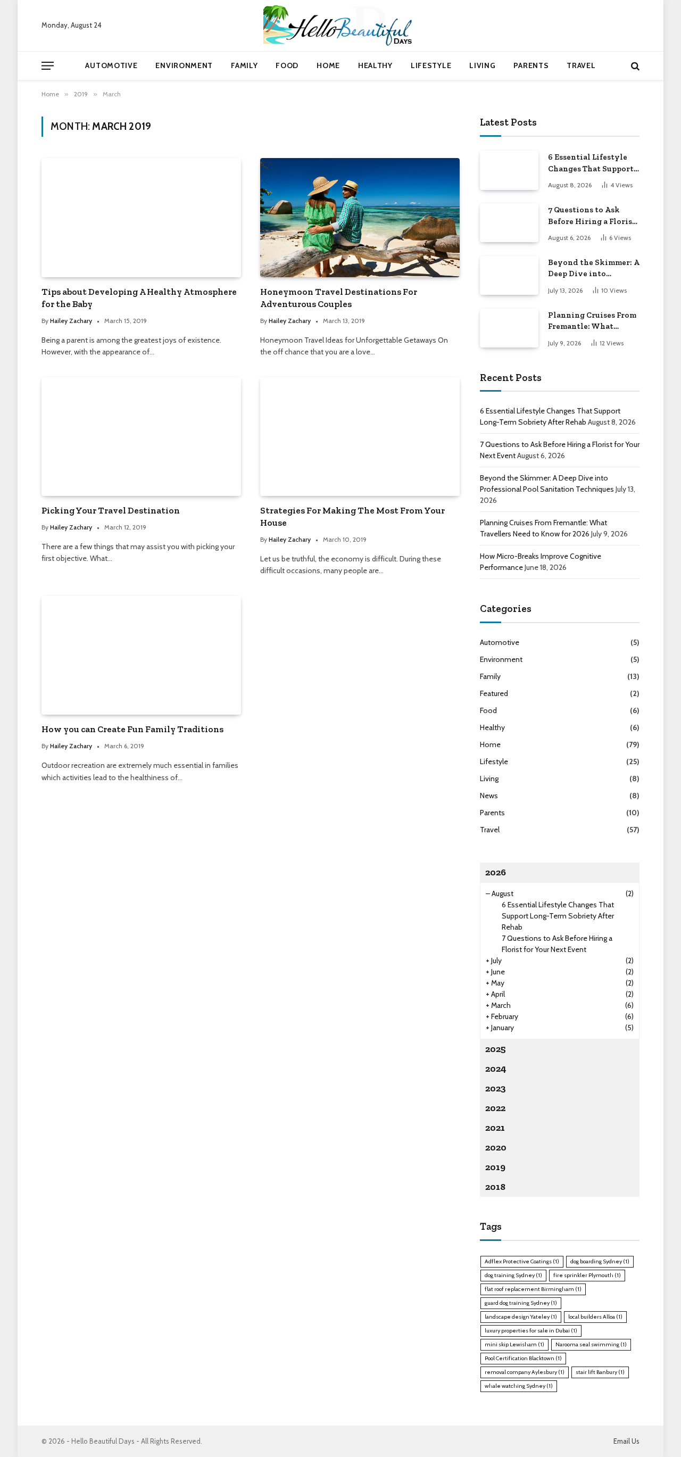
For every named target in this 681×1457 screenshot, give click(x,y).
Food (287, 65)
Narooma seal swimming (591, 1344)
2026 (495, 872)
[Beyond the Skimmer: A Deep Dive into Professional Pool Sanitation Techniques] (509, 275)
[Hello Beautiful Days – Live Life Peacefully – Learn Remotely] (340, 25)
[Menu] (47, 66)
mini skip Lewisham (514, 1344)
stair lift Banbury (600, 1372)
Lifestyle (431, 65)
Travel (581, 65)
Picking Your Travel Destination (110, 510)
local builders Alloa (595, 1316)
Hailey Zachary (71, 321)
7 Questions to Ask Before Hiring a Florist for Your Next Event (592, 216)
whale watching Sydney (519, 1386)
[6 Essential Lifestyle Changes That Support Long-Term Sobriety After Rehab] (509, 170)
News (489, 795)
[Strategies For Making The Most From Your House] (360, 436)
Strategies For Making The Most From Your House (352, 516)
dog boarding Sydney (599, 1261)
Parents (531, 65)
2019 (495, 1167)
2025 (495, 1049)
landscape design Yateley (521, 1316)
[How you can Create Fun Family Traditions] (141, 655)
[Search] (634, 66)
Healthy (375, 65)
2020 (495, 1147)
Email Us (626, 1441)
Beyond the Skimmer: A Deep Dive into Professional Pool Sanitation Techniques (594, 269)
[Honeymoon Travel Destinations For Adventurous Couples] (360, 217)
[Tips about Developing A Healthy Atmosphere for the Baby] (141, 217)
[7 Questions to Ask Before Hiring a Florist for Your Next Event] (509, 222)
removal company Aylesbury (524, 1372)
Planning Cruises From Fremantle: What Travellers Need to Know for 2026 (592, 321)
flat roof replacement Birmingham (533, 1289)
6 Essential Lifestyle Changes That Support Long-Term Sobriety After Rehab (591, 163)
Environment (184, 65)
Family (244, 65)
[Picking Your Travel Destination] (141, 436)
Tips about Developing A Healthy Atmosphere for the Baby (139, 297)
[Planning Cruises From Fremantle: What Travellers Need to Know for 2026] (509, 328)
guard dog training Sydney (521, 1302)
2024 (495, 1068)
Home (328, 65)
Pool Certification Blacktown (523, 1358)
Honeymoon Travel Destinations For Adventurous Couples (338, 297)
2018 (495, 1187)
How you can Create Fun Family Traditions (132, 729)
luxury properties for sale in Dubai (531, 1330)
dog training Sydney (513, 1275)
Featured (494, 693)
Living (482, 65)
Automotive (111, 65)
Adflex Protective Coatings (522, 1261)
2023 (495, 1088)
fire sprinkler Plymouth (587, 1275)
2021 (495, 1127)
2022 (495, 1108)
